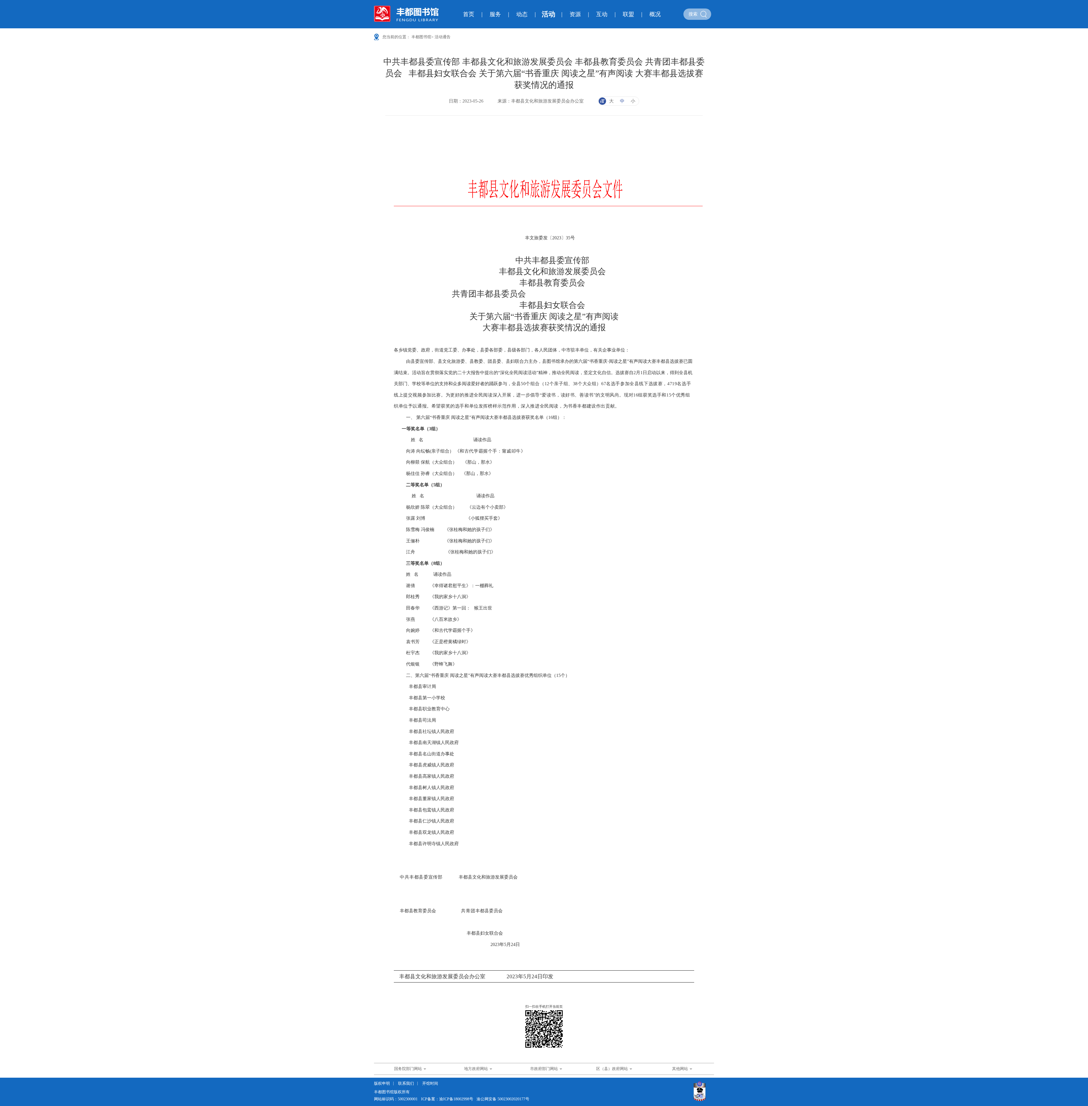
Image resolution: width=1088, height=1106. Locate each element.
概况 (655, 14)
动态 (522, 14)
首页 (468, 14)
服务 (495, 14)
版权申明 (382, 1083)
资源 (575, 14)
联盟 (628, 14)
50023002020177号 (513, 1099)
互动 (601, 14)
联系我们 (406, 1083)
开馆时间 (430, 1083)
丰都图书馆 (421, 37)
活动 (548, 14)
